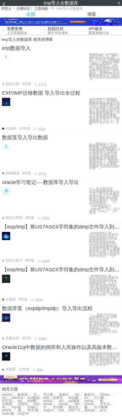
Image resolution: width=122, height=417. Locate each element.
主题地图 (41, 8)
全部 (30, 14)
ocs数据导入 (35, 397)
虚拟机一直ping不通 (22, 410)
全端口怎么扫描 (35, 407)
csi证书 (23, 413)
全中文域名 (107, 404)
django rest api (92, 410)
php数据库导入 (35, 401)
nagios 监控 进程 (51, 410)
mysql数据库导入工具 (92, 401)
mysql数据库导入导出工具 (66, 404)
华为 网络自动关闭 (35, 410)
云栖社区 (23, 8)
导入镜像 (101, 407)
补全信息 (7, 407)
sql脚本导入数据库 (76, 401)
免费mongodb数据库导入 (105, 401)
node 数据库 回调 (10, 413)
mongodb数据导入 (79, 394)
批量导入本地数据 (60, 397)
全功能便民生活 (60, 407)
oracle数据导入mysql (92, 404)
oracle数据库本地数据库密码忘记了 (63, 410)
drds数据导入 (76, 397)
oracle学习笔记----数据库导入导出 (40, 182)
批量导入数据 (66, 394)
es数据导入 (89, 397)
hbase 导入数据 (107, 394)
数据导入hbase (92, 394)
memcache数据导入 (19, 397)
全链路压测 (48, 407)
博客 (91, 14)
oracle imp (10, 394)
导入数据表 (102, 397)
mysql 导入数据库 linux (51, 404)
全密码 (23, 404)
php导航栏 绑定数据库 (10, 410)
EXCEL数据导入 (10, 401)
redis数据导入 (48, 397)
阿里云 (6, 8)
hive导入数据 (7, 397)
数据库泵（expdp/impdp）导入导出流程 (47, 308)
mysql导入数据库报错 (38, 404)
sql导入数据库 (22, 401)
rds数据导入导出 (63, 401)
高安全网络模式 (76, 407)
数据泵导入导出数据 (25, 137)
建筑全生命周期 (89, 407)
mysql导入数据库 (51, 401)
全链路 (7, 404)
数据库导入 (25, 394)
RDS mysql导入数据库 (79, 404)
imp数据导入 (16, 48)
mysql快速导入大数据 (19, 407)
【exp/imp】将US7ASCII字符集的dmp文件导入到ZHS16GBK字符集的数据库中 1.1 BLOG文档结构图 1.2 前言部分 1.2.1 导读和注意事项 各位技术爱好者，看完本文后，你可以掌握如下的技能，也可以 (104, 285)
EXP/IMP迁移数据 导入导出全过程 (41, 93)
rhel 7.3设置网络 (76, 410)
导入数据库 (38, 394)
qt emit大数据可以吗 (105, 410)
